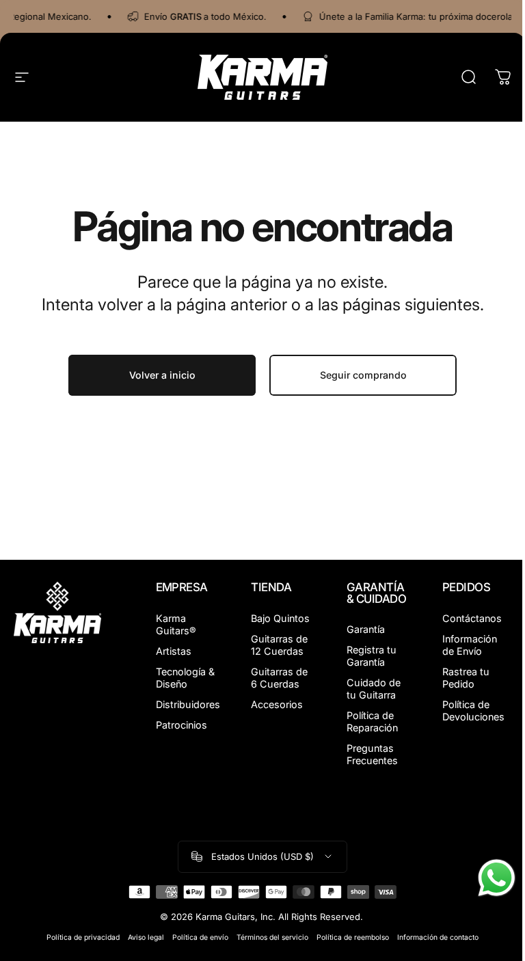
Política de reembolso (353, 937)
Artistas (173, 651)
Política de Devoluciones (473, 710)
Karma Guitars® (176, 624)
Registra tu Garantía (371, 656)
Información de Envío (469, 645)
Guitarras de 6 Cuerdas (279, 678)
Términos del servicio (272, 937)
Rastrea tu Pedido (465, 678)
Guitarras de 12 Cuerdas (279, 645)
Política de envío (200, 937)
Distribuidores (188, 704)
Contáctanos (472, 618)
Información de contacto (438, 937)
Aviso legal (146, 937)
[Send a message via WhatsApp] (496, 877)
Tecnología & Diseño (185, 678)
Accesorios (277, 704)
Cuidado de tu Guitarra (374, 689)
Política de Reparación (372, 721)
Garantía (366, 629)
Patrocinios (181, 725)
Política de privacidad (83, 937)
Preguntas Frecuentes (372, 754)
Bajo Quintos (280, 618)
